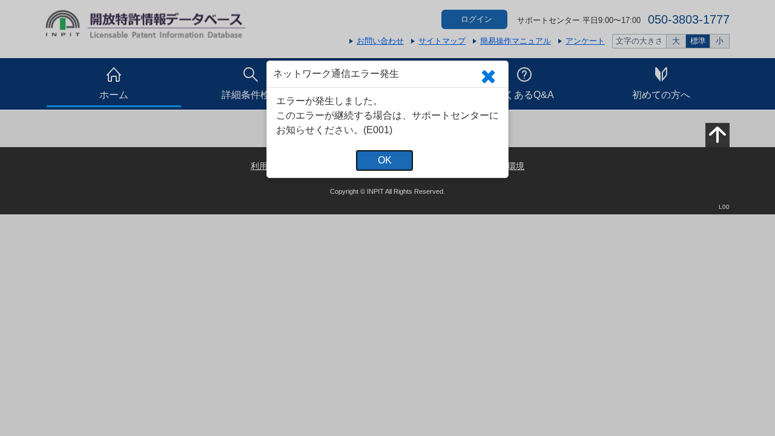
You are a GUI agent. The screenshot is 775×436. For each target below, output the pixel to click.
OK (385, 160)
